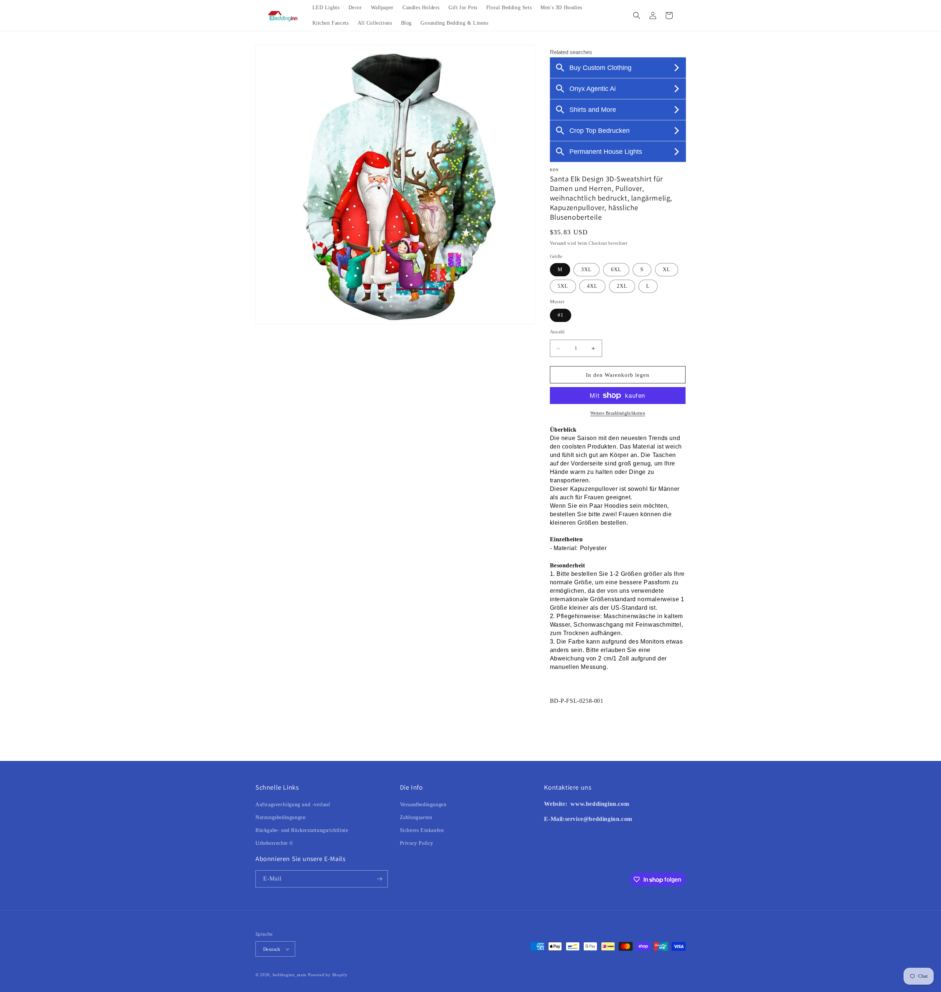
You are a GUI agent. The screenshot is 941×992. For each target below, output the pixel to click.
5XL (563, 286)
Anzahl (557, 331)
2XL (622, 286)
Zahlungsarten (416, 817)
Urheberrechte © (274, 843)
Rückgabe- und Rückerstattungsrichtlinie (301, 830)
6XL (616, 269)
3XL (586, 269)
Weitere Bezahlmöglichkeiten (617, 413)
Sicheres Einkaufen (422, 830)
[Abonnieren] (379, 879)
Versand (558, 243)
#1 (560, 315)
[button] (637, 15)
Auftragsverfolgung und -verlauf (292, 804)
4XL (592, 286)
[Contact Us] (570, 804)
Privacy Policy (416, 843)
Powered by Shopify (328, 974)
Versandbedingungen (423, 804)
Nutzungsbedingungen (280, 817)
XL (666, 269)
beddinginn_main (290, 974)
